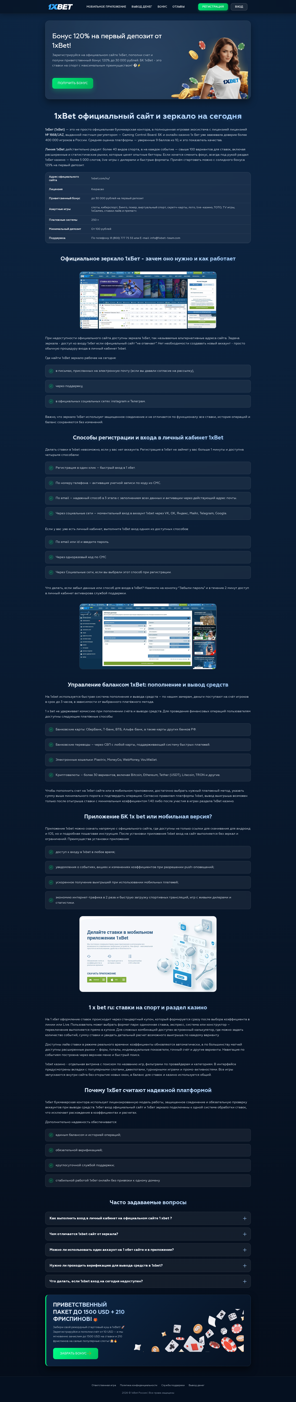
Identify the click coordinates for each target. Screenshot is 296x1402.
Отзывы (178, 6)
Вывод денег (142, 6)
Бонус (162, 6)
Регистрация (213, 6)
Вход (239, 6)
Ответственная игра (104, 1385)
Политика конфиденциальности (138, 1385)
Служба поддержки (173, 1385)
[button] (287, 1388)
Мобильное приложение (106, 6)
